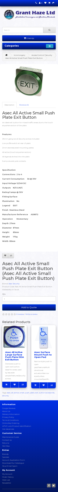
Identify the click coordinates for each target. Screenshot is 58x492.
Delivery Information (11, 414)
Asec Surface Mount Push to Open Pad (43, 354)
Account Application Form (13, 460)
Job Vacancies (8, 429)
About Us (6, 411)
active (16, 393)
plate (32, 393)
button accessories (46, 393)
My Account (7, 474)
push (27, 393)
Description (9, 105)
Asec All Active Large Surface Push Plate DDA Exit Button (14, 356)
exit (36, 393)
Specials (5, 457)
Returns (5, 443)
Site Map (6, 446)
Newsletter (6, 483)
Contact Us (7, 440)
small (22, 393)
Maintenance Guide (10, 437)
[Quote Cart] (49, 3)
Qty (4, 294)
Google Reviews (8, 408)
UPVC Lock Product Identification (16, 426)
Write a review (31, 314)
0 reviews (20, 314)
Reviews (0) (24, 105)
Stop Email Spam (9, 466)
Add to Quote (29, 307)
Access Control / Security (42, 55)
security (5, 396)
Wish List (6, 480)
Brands (5, 454)
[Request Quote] (53, 3)
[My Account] (40, 3)
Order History (8, 477)
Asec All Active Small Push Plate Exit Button (24, 58)
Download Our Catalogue (13, 463)
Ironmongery (19, 55)
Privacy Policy (8, 417)
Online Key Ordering (10, 423)
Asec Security (13, 283)
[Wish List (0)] (45, 3)
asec (9, 393)
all (12, 393)
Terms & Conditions (10, 420)
